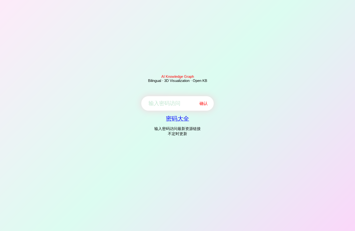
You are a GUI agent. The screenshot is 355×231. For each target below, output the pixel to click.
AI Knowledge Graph (177, 76)
